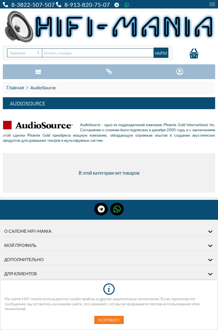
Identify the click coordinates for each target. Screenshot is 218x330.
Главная (15, 87)
